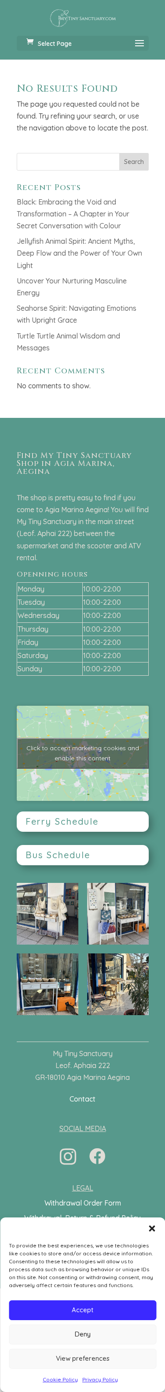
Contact (82, 1098)
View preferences (83, 1358)
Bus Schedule (58, 854)
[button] (151, 1228)
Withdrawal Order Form (82, 1202)
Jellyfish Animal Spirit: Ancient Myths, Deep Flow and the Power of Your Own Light (79, 253)
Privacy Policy (100, 1379)
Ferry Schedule (62, 821)
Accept (82, 1310)
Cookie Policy (60, 1379)
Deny (83, 1334)
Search (134, 162)
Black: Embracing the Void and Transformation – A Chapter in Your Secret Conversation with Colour (73, 213)
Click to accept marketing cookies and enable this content (82, 753)
